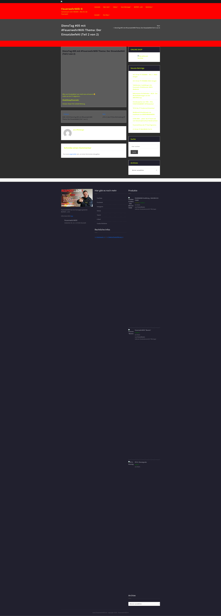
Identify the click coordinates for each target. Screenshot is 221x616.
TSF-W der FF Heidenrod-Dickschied (143, 108)
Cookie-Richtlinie (102, 223)
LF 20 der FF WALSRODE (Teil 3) (142, 129)
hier (72, 216)
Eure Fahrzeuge (125, 7)
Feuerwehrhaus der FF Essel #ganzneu (144, 125)
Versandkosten (141, 207)
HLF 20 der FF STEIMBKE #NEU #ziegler (145, 81)
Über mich (106, 7)
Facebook (100, 202)
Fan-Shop (106, 15)
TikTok (99, 211)
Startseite (97, 7)
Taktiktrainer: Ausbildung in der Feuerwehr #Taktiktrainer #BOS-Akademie (143, 87)
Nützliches (149, 7)
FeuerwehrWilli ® (72, 9)
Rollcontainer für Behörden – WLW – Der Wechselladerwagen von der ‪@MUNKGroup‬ (145, 95)
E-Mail (99, 219)
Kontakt (96, 15)
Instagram (100, 206)
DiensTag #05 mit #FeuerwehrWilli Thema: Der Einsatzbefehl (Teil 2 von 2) (137, 28)
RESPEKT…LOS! (138, 7)
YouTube (99, 198)
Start (158, 26)
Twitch (99, 215)
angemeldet (72, 154)
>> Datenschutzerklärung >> (115, 237)
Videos (115, 7)
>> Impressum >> (100, 237)
